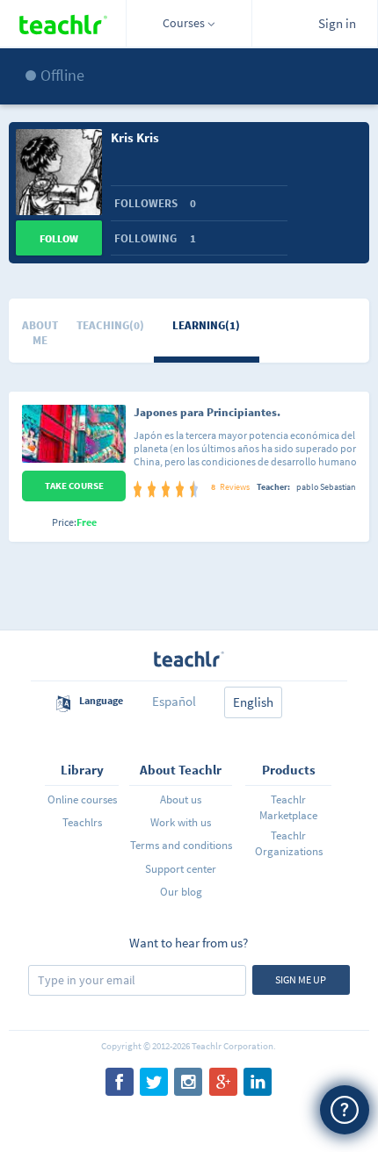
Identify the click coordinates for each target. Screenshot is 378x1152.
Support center (180, 868)
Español (174, 701)
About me (40, 333)
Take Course (74, 485)
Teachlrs (82, 822)
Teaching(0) (110, 325)
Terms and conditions (180, 845)
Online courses (82, 799)
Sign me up (300, 979)
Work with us (180, 822)
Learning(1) (206, 325)
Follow (59, 238)
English (253, 702)
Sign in (337, 23)
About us (180, 799)
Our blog (181, 891)
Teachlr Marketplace (288, 807)
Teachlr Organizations (289, 843)
